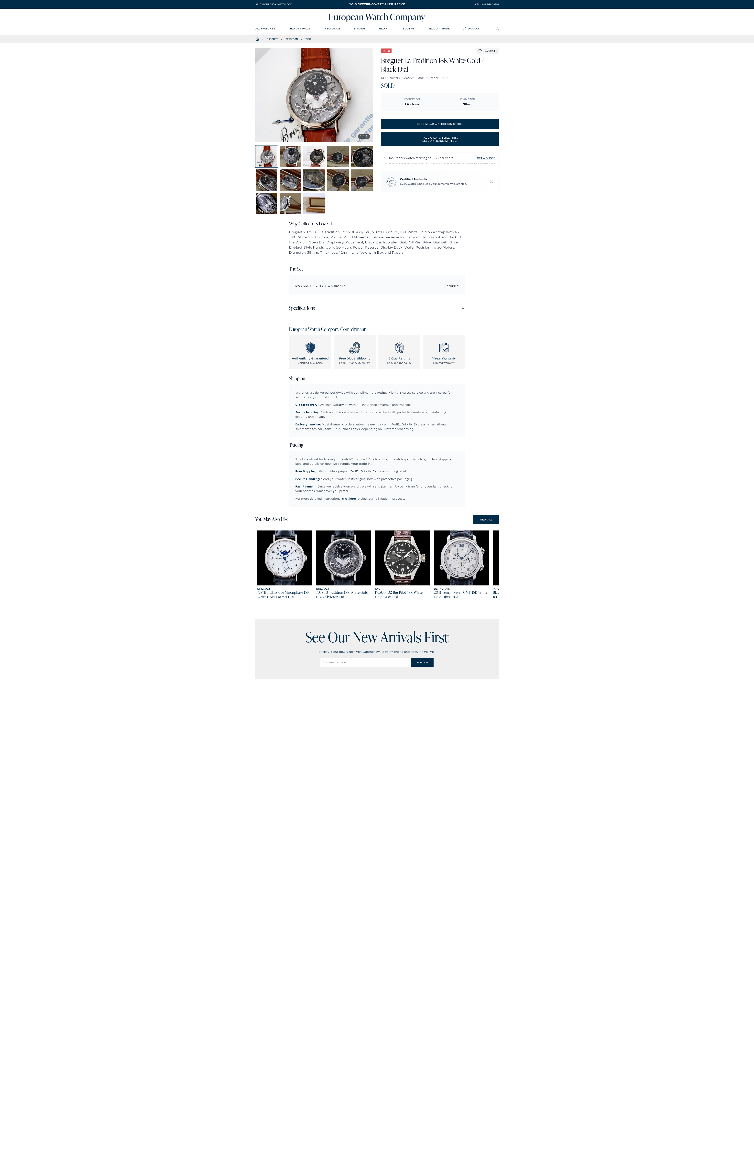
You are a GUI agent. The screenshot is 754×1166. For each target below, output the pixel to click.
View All (485, 519)
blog (383, 28)
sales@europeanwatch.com (273, 4)
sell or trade (439, 28)
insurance (332, 28)
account (475, 28)
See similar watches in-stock (440, 124)
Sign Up (422, 662)
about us (408, 28)
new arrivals (299, 28)
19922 (308, 39)
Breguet (272, 39)
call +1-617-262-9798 (487, 4)
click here (349, 498)
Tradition (291, 39)
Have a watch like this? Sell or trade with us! (440, 139)
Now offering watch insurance (377, 4)
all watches (265, 28)
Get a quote (486, 158)
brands (360, 28)
